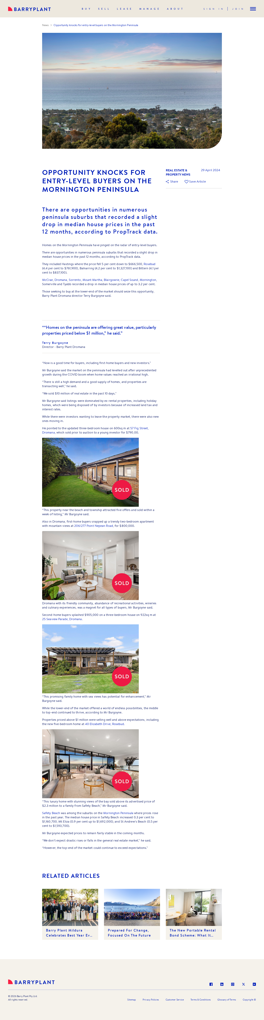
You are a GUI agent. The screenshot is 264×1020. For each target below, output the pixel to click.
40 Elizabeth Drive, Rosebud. (105, 724)
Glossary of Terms (226, 999)
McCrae (47, 280)
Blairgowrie (111, 280)
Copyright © (249, 999)
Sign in (214, 9)
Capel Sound (129, 280)
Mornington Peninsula (118, 813)
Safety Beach (51, 813)
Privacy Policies (151, 999)
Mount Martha (92, 280)
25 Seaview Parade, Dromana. (62, 619)
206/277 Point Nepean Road (93, 526)
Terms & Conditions (201, 999)
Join (238, 9)
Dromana (61, 280)
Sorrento (75, 280)
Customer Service (175, 999)
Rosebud (149, 264)
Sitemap (131, 999)
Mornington (148, 280)
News (45, 25)
